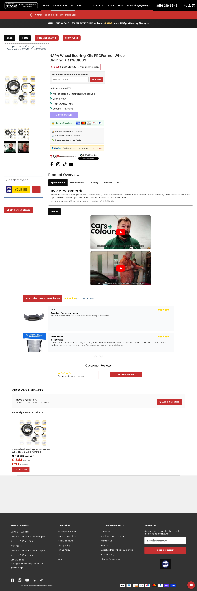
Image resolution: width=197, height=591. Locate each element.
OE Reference (77, 182)
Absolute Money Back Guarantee (117, 550)
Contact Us (96, 5)
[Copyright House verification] (165, 564)
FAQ (119, 182)
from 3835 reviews (85, 298)
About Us (105, 531)
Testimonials (125, 5)
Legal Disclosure (65, 540)
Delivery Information (67, 531)
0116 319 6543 (70, 67)
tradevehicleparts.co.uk (41, 585)
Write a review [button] (126, 374)
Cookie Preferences (110, 559)
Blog (110, 5)
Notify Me (96, 79)
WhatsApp (18, 567)
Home (46, 5)
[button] (96, 357)
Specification (58, 182)
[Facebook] (52, 164)
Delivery (94, 182)
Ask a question (18, 210)
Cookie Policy (107, 554)
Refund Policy (63, 550)
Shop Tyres (71, 38)
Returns (108, 182)
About (81, 5)
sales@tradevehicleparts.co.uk (27, 563)
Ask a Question (171, 402)
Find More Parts (46, 38)
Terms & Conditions (66, 536)
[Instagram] (58, 164)
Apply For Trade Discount (113, 536)
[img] (70, 298)
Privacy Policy (63, 545)
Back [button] (10, 38)
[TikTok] (64, 164)
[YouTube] (71, 164)
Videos (54, 211)
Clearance (144, 5)
